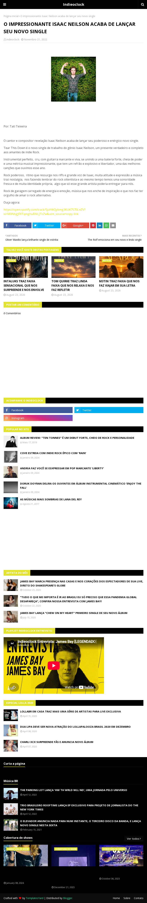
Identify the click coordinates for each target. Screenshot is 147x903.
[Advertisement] (73, 539)
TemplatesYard (34, 898)
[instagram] (38, 418)
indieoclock (12, 39)
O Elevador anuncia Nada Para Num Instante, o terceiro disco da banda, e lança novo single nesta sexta (80, 823)
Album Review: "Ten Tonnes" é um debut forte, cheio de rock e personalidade (77, 437)
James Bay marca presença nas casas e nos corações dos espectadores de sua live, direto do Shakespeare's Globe (81, 583)
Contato (138, 898)
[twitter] (108, 410)
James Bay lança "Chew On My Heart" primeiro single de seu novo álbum (73, 613)
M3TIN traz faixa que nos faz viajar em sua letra (119, 283)
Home (116, 898)
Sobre (127, 898)
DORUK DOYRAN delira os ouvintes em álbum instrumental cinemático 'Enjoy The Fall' (80, 485)
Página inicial (11, 16)
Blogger (67, 898)
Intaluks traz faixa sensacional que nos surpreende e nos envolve (24, 285)
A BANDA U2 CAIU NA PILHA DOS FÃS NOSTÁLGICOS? (118, 872)
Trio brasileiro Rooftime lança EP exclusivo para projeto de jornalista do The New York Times (79, 807)
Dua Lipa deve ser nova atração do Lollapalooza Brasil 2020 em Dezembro (75, 726)
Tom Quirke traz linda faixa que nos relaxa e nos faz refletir (72, 285)
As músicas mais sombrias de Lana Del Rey (51, 499)
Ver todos (133, 838)
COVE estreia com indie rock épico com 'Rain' (53, 453)
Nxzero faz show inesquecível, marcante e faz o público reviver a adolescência (71, 876)
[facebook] (38, 410)
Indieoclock (73, 4)
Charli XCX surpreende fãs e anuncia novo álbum (56, 742)
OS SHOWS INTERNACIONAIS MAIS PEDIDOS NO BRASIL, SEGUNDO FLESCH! (24, 874)
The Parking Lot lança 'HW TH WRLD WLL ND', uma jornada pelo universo (73, 790)
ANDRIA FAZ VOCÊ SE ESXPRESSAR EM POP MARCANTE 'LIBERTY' (62, 468)
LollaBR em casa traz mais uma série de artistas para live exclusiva (70, 711)
